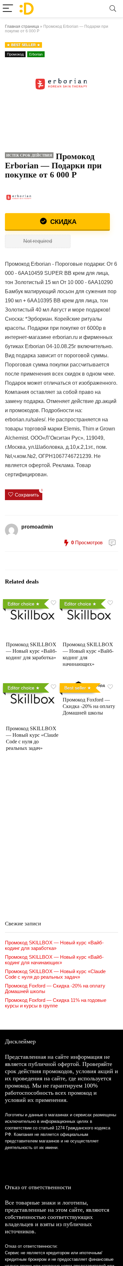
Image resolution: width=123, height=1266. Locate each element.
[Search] (113, 8)
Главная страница (22, 26)
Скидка (62, 221)
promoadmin (37, 527)
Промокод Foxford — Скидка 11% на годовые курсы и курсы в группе (55, 1002)
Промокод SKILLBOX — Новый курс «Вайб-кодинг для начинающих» (54, 959)
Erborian (36, 54)
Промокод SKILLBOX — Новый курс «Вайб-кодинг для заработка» (31, 651)
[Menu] (8, 8)
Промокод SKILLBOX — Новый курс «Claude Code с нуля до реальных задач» (55, 974)
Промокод (15, 54)
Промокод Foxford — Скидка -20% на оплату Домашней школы (89, 706)
